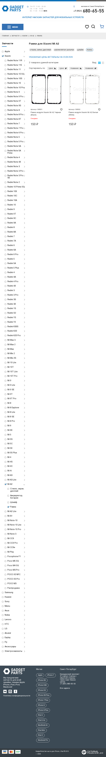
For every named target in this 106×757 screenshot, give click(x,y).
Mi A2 (9, 484)
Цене (51, 68)
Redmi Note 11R (14, 61)
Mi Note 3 (11, 534)
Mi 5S (10, 439)
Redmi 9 (11, 209)
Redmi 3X (11, 304)
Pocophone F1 (14, 556)
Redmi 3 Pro (12, 295)
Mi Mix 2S (11, 358)
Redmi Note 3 (13, 167)
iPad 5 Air (41, 720)
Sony (7, 602)
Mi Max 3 (11, 340)
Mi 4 (9, 457)
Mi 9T (10, 394)
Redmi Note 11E (14, 65)
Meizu (7, 606)
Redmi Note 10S (14, 79)
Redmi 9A (11, 223)
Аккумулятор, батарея (16, 497)
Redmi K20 (12, 331)
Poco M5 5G (13, 561)
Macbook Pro (43, 740)
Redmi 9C (11, 218)
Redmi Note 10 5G (15, 74)
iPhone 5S (42, 690)
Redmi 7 (11, 236)
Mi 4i (9, 471)
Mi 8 (9, 403)
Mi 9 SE (10, 390)
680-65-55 (89, 10)
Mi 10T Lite (12, 372)
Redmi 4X (11, 286)
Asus (7, 611)
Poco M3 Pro (13, 570)
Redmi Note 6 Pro (15, 133)
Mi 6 (9, 426)
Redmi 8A (11, 232)
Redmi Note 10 (14, 83)
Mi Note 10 (12, 520)
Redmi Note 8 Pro (15, 115)
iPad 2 (40, 735)
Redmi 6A (11, 250)
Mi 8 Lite (11, 412)
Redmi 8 (11, 227)
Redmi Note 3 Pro (15, 171)
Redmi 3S (11, 300)
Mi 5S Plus (12, 453)
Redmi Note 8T (14, 119)
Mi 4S (10, 462)
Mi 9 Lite (11, 385)
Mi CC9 (10, 538)
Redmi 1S (11, 308)
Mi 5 (9, 435)
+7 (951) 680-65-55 (67, 684)
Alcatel (8, 633)
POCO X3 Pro (13, 579)
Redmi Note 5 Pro (15, 142)
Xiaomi (8, 56)
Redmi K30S (12, 327)
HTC (7, 624)
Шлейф (13, 502)
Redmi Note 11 (14, 69)
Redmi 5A (11, 263)
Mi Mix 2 (11, 354)
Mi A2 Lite (11, 511)
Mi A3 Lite (11, 480)
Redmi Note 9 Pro (15, 97)
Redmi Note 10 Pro (16, 88)
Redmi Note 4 (13, 157)
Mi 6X (9, 430)
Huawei (8, 597)
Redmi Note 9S (14, 106)
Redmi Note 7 (13, 124)
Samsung (9, 592)
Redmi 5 (11, 259)
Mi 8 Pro (11, 421)
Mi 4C (10, 466)
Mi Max (10, 349)
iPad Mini (41, 730)
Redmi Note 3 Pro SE (15, 177)
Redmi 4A (11, 277)
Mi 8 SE (10, 417)
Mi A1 (9, 516)
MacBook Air (43, 725)
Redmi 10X (12, 191)
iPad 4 (40, 715)
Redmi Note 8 (13, 110)
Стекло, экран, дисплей (17, 490)
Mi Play (10, 552)
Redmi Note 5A (14, 146)
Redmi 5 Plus (13, 268)
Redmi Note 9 (13, 92)
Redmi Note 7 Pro (15, 128)
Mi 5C (10, 444)
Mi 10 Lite (11, 363)
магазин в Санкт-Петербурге (92, 6)
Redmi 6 (11, 245)
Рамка (13, 507)
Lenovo (8, 620)
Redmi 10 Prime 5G (15, 187)
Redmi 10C (12, 196)
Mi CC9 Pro (12, 543)
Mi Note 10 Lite (14, 525)
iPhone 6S (42, 680)
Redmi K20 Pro (14, 336)
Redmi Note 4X (14, 162)
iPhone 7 (50, 675)
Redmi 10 (11, 205)
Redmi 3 (11, 290)
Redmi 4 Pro (12, 282)
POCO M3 (11, 584)
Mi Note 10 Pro (14, 529)
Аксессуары (10, 647)
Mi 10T (10, 367)
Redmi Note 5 (13, 137)
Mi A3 (9, 475)
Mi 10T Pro (12, 376)
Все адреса (65, 688)
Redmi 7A (11, 241)
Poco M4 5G (13, 566)
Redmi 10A (12, 200)
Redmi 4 (11, 272)
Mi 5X (9, 448)
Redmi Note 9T (14, 101)
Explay (7, 638)
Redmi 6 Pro (12, 254)
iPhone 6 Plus (43, 710)
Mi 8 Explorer (13, 408)
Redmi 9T (11, 214)
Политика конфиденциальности (16, 696)
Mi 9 (9, 381)
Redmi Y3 (11, 318)
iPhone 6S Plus (43, 695)
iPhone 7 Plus (43, 700)
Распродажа (13, 588)
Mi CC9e (11, 547)
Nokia (7, 615)
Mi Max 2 (11, 345)
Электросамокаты (13, 651)
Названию (75, 68)
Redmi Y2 (11, 322)
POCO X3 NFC (13, 574)
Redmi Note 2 (13, 182)
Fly (6, 642)
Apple (7, 51)
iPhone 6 (41, 705)
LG (6, 629)
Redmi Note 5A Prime (14, 152)
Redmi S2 (11, 313)
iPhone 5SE (42, 685)
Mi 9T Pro (11, 399)
